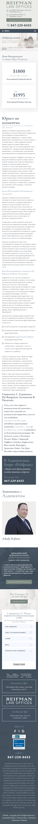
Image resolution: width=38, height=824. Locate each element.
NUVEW (5, 815)
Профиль (15, 674)
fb (15, 731)
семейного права (8, 166)
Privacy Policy (22, 818)
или (8, 164)
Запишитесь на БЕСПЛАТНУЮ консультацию (19, 582)
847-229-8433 (21, 25)
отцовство (22, 253)
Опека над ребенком (26, 674)
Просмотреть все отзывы (19, 601)
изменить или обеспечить (15, 420)
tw (19, 731)
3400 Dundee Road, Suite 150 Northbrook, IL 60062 (17, 15)
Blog (22, 677)
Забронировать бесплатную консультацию (19, 20)
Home (8, 674)
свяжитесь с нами (22, 426)
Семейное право (26, 675)
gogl (23, 731)
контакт (29, 677)
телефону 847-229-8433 (13, 429)
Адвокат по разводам (13, 675)
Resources (16, 820)
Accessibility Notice (9, 818)
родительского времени (25, 337)
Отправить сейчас (19, 664)
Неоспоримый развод (12, 677)
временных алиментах (10, 238)
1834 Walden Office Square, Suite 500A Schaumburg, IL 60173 (20, 11)
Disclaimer (32, 818)
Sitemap (24, 820)
